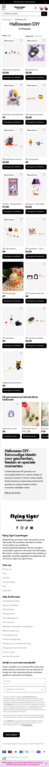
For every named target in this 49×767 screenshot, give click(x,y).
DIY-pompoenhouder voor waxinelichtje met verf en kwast (34, 114)
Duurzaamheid (8, 582)
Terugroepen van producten (14, 648)
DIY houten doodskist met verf (36, 338)
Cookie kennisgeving (11, 639)
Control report (8, 652)
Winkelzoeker (8, 609)
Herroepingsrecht (10, 618)
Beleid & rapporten (10, 631)
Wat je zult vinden (13, 493)
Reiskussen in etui (9, 428)
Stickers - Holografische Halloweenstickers (12, 204)
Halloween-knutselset (11, 70)
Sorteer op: (29, 36)
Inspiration (7, 590)
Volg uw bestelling (10, 605)
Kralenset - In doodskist (34, 204)
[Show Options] (42, 689)
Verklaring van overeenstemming (16, 643)
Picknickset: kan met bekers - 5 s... (30, 428)
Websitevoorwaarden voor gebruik (17, 626)
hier (9, 762)
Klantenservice (8, 614)
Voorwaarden (8, 622)
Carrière (6, 578)
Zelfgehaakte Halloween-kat (12, 383)
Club (4, 573)
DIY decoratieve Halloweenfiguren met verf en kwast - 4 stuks (11, 249)
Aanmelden (11, 734)
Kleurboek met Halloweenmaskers (33, 70)
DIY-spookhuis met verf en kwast (11, 159)
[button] (3, 8)
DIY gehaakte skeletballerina (8, 338)
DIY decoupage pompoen (8, 293)
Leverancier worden (11, 656)
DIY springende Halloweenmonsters (33, 159)
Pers (4, 586)
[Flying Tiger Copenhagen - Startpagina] (24, 518)
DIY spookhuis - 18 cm (34, 249)
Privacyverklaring (9, 635)
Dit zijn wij (6, 569)
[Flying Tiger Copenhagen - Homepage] (19, 8)
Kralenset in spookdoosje (12, 114)
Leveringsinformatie (11, 601)
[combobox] (25, 689)
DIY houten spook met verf (34, 293)
